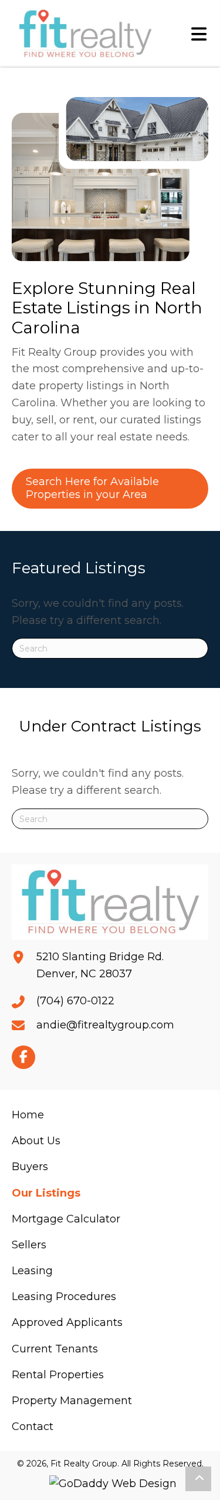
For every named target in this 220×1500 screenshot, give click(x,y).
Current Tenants (55, 1348)
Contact (32, 1426)
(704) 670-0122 (75, 1000)
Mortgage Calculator (66, 1218)
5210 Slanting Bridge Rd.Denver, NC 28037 (100, 965)
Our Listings (46, 1193)
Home (28, 1114)
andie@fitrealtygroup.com (105, 1024)
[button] (23, 1057)
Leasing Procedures (64, 1296)
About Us (36, 1140)
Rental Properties (58, 1374)
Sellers (29, 1244)
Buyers (30, 1166)
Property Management (72, 1400)
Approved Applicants (67, 1322)
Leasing (32, 1270)
